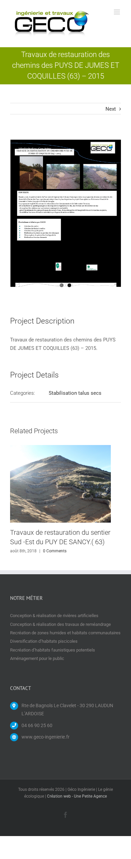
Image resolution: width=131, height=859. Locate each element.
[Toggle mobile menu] (117, 12)
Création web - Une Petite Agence (77, 796)
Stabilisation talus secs (75, 393)
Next (110, 109)
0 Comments (55, 551)
